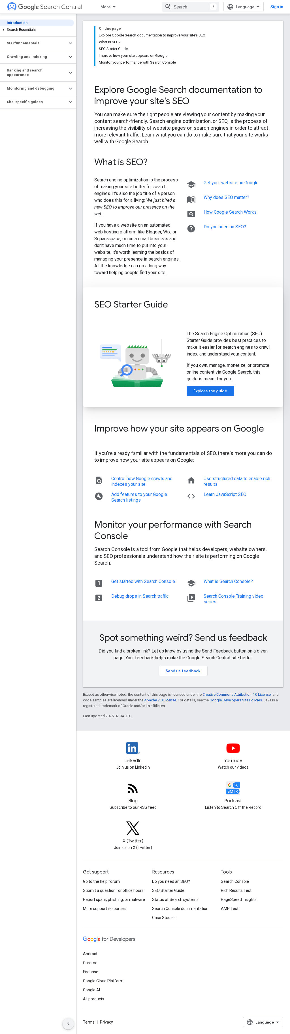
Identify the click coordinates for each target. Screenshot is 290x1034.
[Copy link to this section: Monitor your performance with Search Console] (135, 536)
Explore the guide (210, 390)
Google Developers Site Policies (236, 700)
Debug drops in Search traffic (140, 596)
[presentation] (183, 95)
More (106, 6)
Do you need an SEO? (225, 226)
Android (90, 953)
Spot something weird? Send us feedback (183, 637)
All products (93, 999)
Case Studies (164, 917)
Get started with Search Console (143, 581)
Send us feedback (183, 670)
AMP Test (229, 908)
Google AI (91, 990)
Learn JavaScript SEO (225, 494)
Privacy (106, 1022)
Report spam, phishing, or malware (114, 899)
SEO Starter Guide (168, 890)
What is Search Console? (228, 581)
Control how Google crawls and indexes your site (141, 481)
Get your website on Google (231, 182)
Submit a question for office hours (113, 890)
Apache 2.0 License (160, 700)
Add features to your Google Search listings (139, 497)
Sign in (276, 7)
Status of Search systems (175, 899)
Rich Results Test (236, 890)
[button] (37, 29)
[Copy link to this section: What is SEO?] (155, 162)
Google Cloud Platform (103, 981)
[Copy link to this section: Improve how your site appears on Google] (100, 440)
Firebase (90, 972)
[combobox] (190, 7)
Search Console (235, 881)
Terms (89, 1022)
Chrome (90, 963)
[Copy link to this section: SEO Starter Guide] (175, 305)
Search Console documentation (180, 908)
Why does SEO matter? (226, 197)
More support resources (104, 908)
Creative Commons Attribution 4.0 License (236, 694)
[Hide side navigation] (68, 1023)
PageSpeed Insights (239, 899)
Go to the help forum (101, 881)
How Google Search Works (230, 212)
